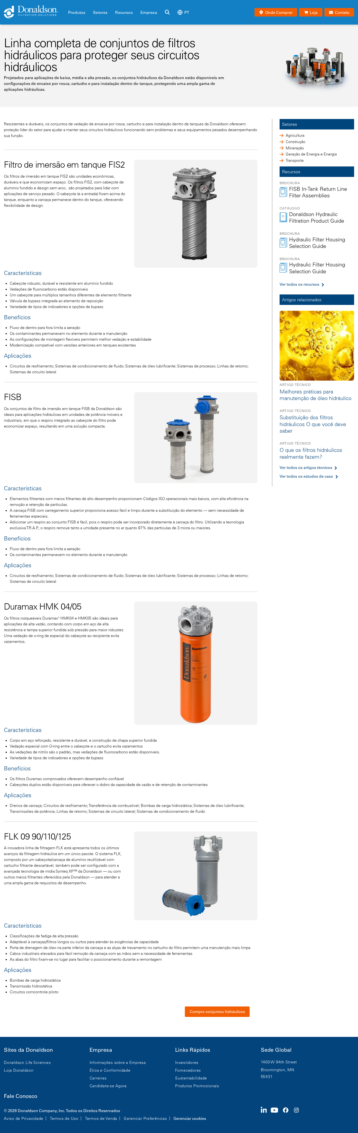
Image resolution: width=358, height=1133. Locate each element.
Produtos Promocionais (197, 1086)
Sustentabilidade (191, 1078)
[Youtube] (276, 1114)
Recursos (123, 12)
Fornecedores (188, 1070)
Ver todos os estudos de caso (306, 476)
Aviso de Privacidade (23, 1118)
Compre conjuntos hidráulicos (217, 1011)
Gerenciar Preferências (145, 1118)
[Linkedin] (266, 1114)
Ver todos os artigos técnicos (306, 467)
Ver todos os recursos (299, 284)
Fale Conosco (20, 1096)
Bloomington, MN (277, 1069)
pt (186, 12)
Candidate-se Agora (108, 1086)
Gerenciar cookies (189, 1118)
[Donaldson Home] (34, 12)
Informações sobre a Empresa (118, 1062)
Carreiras (98, 1078)
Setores (100, 12)
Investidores (186, 1062)
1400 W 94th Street (279, 1062)
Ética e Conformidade (110, 1070)
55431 (267, 1076)
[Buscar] (167, 12)
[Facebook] (287, 1114)
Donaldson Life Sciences (27, 1062)
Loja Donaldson (19, 1070)
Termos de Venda (101, 1118)
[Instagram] (298, 1114)
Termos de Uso (64, 1118)
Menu (69, 4)
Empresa (149, 12)
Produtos (76, 12)
